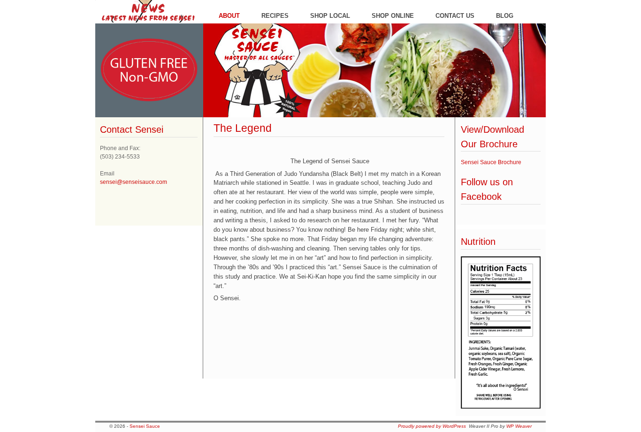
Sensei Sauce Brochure (491, 162)
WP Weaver (519, 426)
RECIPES (275, 15)
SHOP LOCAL (330, 15)
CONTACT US (454, 15)
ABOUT (229, 15)
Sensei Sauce (145, 426)
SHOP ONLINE (393, 15)
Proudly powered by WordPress (432, 426)
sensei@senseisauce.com (133, 182)
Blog (504, 15)
